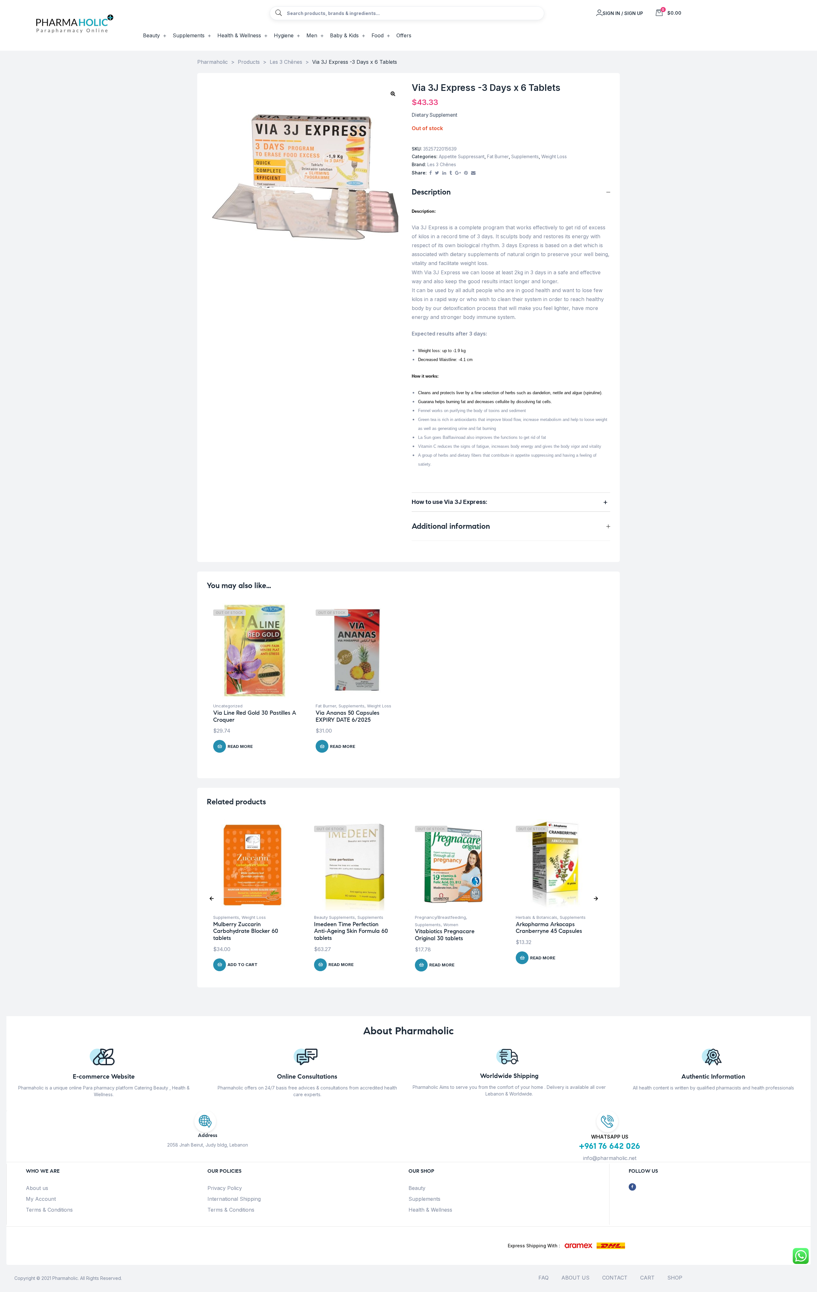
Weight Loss (554, 156)
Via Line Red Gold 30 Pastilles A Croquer (254, 716)
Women (450, 924)
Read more (240, 746)
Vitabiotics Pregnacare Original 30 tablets (445, 935)
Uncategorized (228, 705)
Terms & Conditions (49, 1210)
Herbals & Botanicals (536, 917)
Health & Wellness (430, 1210)
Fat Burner (498, 156)
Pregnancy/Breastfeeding (440, 917)
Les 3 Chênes (441, 164)
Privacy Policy (224, 1188)
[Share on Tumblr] (450, 173)
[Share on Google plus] (457, 173)
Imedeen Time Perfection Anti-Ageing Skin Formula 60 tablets (351, 931)
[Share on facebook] (430, 173)
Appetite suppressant (461, 156)
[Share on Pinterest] (465, 173)
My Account (41, 1199)
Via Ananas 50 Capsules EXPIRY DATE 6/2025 (347, 716)
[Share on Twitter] (437, 173)
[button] (392, 93)
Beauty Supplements (334, 917)
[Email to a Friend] (473, 173)
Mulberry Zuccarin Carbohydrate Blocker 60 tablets (245, 931)
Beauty (416, 1188)
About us (37, 1188)
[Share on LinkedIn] (444, 173)
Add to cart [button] (243, 964)
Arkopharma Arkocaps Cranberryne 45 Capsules (549, 928)
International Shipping (234, 1199)
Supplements (525, 156)
